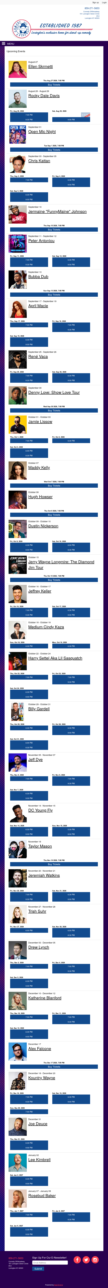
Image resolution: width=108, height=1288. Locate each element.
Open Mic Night (42, 131)
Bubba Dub (38, 276)
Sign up (95, 2)
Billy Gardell (39, 708)
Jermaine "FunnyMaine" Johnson (57, 211)
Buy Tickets (54, 84)
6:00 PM (29, 450)
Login (104, 2)
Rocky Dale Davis (44, 95)
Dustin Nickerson (43, 526)
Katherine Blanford (44, 998)
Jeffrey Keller (39, 591)
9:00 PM (71, 119)
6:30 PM (71, 180)
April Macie (38, 305)
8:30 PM (29, 455)
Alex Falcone (39, 1048)
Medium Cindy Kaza (46, 627)
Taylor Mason (40, 846)
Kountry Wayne (41, 1077)
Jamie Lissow (40, 421)
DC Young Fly (40, 810)
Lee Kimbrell (39, 1159)
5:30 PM (71, 829)
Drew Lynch (38, 947)
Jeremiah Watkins (44, 875)
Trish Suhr (37, 911)
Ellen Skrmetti (40, 66)
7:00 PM (29, 114)
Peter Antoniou (41, 240)
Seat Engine (58, 1285)
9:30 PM (29, 119)
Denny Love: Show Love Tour (54, 392)
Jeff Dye (35, 759)
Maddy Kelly (39, 467)
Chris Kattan (39, 160)
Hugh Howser (40, 496)
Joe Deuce (37, 1123)
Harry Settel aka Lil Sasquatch (55, 658)
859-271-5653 (16, 1258)
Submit (38, 1268)
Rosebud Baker (42, 1195)
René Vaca (38, 356)
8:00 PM (71, 834)
